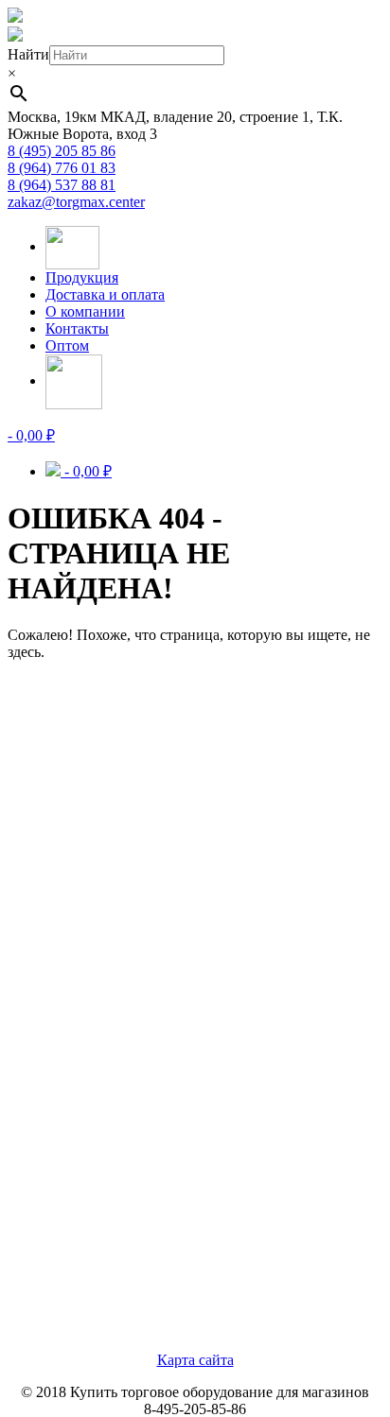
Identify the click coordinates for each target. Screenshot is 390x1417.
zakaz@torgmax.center (76, 202)
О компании (85, 311)
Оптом (67, 345)
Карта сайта (195, 1360)
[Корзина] (73, 380)
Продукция (81, 277)
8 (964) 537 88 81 (61, 185)
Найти (28, 54)
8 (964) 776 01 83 (61, 168)
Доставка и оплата (105, 294)
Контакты (77, 328)
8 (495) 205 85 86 (61, 151)
